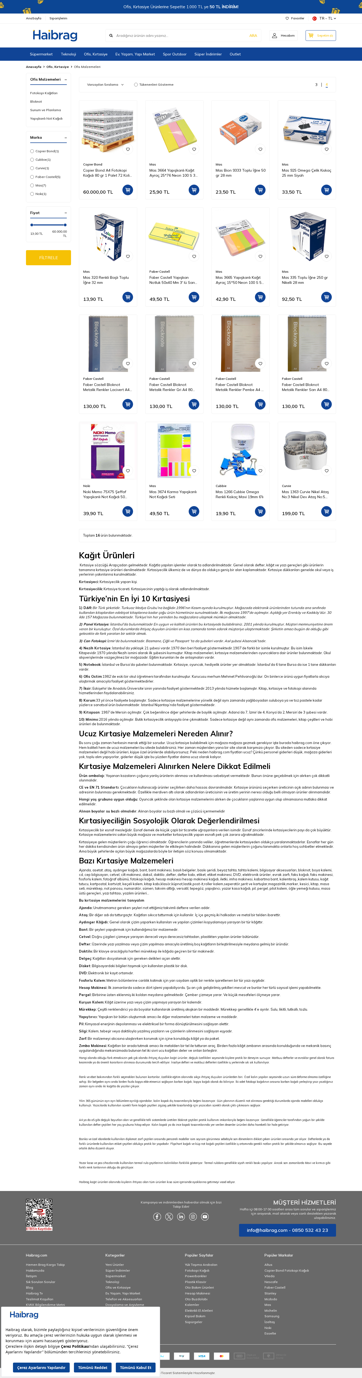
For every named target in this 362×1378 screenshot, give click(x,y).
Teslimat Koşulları (39, 1299)
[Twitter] (169, 1217)
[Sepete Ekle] (127, 190)
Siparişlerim (58, 18)
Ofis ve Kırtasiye (118, 1287)
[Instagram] (193, 1217)
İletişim (31, 1276)
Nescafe (271, 1282)
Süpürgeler (193, 1322)
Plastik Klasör (195, 1282)
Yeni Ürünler (114, 1265)
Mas (41, 185)
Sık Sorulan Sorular (40, 1282)
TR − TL (326, 18)
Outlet (235, 54)
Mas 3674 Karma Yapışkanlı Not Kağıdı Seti (173, 494)
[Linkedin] (181, 1217)
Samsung (271, 1316)
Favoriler (297, 18)
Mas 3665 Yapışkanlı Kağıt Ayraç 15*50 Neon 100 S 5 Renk (239, 280)
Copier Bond (47, 151)
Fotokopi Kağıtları (44, 93)
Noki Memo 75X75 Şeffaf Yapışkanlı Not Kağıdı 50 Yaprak (104, 494)
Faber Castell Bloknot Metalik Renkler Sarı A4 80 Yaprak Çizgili (304, 387)
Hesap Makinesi (197, 1293)
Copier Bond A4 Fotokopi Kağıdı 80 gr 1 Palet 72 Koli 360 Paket (106, 173)
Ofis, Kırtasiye (96, 54)
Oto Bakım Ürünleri (199, 1287)
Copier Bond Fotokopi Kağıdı (286, 1270)
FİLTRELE (48, 257)
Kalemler (192, 1305)
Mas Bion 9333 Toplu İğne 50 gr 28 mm (241, 173)
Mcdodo (270, 1299)
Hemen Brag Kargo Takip (45, 1265)
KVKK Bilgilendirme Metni (45, 1305)
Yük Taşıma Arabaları (201, 1265)
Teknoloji (68, 54)
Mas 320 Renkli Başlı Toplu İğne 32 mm (106, 280)
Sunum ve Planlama (45, 110)
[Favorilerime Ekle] (127, 149)
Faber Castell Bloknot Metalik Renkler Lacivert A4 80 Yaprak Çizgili (106, 387)
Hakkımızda (35, 1270)
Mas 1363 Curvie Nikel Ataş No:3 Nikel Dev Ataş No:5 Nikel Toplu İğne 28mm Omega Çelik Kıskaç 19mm (305, 494)
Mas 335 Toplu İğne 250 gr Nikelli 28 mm (305, 280)
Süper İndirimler (208, 54)
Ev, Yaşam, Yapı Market (135, 54)
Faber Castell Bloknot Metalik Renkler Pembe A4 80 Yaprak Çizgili (241, 387)
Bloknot (36, 101)
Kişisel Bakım (195, 1316)
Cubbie (43, 160)
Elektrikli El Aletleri (199, 1310)
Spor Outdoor (175, 54)
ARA (253, 35)
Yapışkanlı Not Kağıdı (46, 118)
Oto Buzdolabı (196, 1299)
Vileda (269, 1276)
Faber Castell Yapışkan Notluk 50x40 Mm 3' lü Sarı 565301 (172, 280)
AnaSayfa (33, 18)
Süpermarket (41, 54)
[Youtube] (205, 1217)
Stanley (270, 1293)
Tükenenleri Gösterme (156, 84)
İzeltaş (269, 1322)
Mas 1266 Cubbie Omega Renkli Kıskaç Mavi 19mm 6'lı (239, 494)
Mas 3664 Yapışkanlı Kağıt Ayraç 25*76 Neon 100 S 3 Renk (172, 173)
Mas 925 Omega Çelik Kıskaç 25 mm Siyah (306, 173)
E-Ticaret (165, 1373)
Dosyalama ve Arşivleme (124, 1305)
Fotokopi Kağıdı (197, 1270)
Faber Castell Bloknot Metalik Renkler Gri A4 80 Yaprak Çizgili (170, 387)
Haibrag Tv (34, 1293)
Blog (29, 1287)
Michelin (270, 1310)
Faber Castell (48, 177)
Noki (41, 194)
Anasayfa (33, 67)
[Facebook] (157, 1217)
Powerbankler (196, 1276)
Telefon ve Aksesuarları (123, 1299)
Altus (268, 1265)
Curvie (42, 168)
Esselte (270, 1333)
